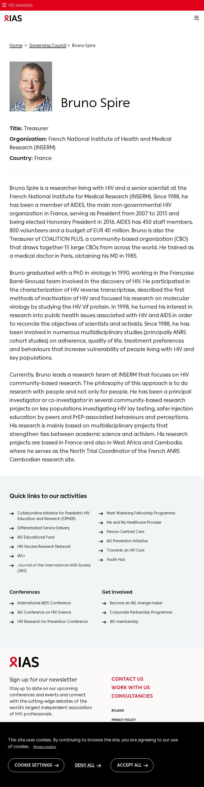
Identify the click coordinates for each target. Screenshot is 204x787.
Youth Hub (116, 559)
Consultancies (132, 696)
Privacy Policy (124, 720)
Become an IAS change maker (136, 603)
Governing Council (47, 45)
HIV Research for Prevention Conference (53, 621)
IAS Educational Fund (36, 537)
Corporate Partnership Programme (141, 612)
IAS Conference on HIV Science (44, 612)
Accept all (129, 765)
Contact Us (128, 679)
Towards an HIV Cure (125, 550)
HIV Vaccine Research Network (44, 546)
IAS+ (22, 556)
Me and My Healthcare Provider (134, 522)
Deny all (85, 765)
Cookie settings (33, 765)
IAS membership (124, 621)
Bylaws (118, 710)
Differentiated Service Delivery (44, 528)
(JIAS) (54, 568)
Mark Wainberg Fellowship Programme (141, 513)
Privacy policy (44, 747)
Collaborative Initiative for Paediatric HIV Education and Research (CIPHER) (54, 516)
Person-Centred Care (125, 532)
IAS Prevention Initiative (127, 541)
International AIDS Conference (44, 603)
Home (16, 45)
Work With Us (131, 687)
